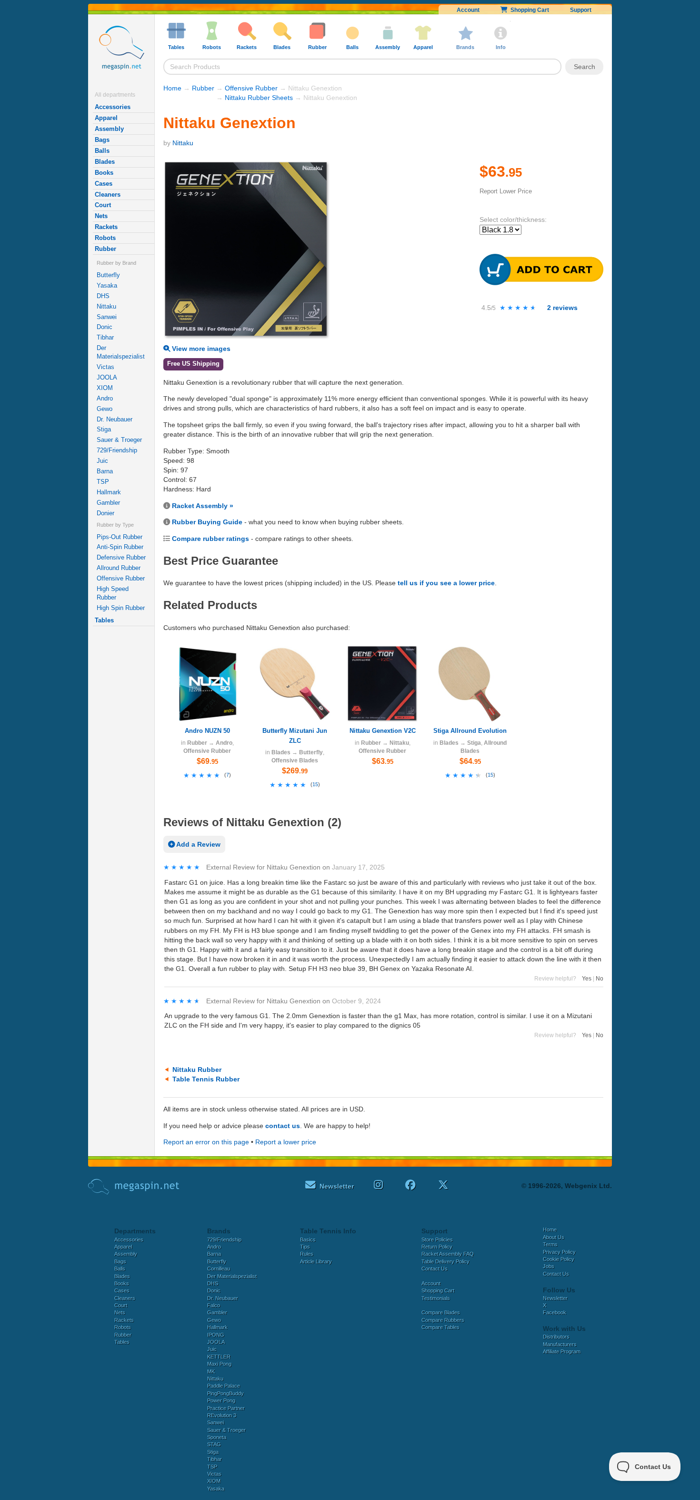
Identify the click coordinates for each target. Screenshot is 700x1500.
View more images (200, 348)
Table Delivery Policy (445, 1261)
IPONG (215, 1335)
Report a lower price (285, 1142)
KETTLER (218, 1357)
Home (172, 88)
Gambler (108, 502)
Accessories (112, 106)
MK (211, 1371)
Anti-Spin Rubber (120, 546)
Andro (105, 398)
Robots (105, 237)
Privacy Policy (559, 1252)
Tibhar (105, 337)
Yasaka (107, 285)
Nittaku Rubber (196, 1069)
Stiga (104, 429)
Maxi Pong (219, 1364)
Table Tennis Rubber (206, 1079)
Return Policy (436, 1247)
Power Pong (221, 1400)
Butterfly (108, 275)
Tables (104, 620)
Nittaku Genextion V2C (383, 730)
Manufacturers (560, 1344)
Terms (550, 1244)
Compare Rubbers (442, 1320)
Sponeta (216, 1437)
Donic (104, 326)
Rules (306, 1254)
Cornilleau (218, 1268)
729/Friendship (117, 450)
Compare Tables (440, 1327)
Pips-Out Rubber (119, 536)
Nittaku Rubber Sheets (259, 97)
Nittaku (106, 306)
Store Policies (437, 1239)
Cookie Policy (558, 1259)
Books (104, 172)
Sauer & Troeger (119, 439)
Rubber (105, 248)
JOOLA (107, 377)
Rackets (106, 226)
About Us (553, 1237)
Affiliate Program (561, 1351)
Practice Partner (226, 1408)
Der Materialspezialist (121, 352)
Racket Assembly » (202, 506)
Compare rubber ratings (210, 538)
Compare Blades (440, 1312)
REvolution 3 (221, 1415)
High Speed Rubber (113, 593)
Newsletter (555, 1298)
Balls (102, 150)
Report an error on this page (206, 1142)
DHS (103, 296)
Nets (101, 216)
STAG (214, 1444)
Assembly (109, 128)
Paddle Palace (223, 1386)
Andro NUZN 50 (207, 730)
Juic (102, 460)
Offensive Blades (294, 760)
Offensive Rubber (121, 578)
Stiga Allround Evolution (470, 730)
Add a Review (197, 844)
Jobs (548, 1266)
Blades (105, 161)
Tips (305, 1247)
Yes (586, 978)
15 (315, 784)
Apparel (106, 117)
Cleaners (107, 194)
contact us (282, 1126)
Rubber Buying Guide (207, 522)
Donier (105, 513)
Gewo (104, 408)
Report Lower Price (506, 191)
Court (103, 205)
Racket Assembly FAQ (447, 1254)
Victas (105, 366)
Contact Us (434, 1268)
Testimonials (435, 1298)
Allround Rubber (118, 567)
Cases (103, 183)
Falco (213, 1305)
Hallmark (109, 492)
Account (468, 10)
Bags (102, 139)
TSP (103, 481)
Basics (308, 1239)
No (599, 978)
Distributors (556, 1337)
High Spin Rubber (121, 607)
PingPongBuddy (225, 1393)
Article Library (316, 1261)
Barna (105, 471)
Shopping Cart (528, 10)
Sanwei (107, 316)
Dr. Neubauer (114, 419)
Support (580, 10)
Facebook (554, 1312)
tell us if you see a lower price (446, 583)
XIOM (105, 387)
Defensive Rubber (121, 557)
